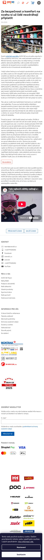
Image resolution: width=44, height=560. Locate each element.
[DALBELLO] (28, 503)
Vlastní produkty (7, 289)
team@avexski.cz (11, 246)
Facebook (8, 253)
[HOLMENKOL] (28, 531)
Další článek (31, 231)
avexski (7, 260)
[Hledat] (18, 3)
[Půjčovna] (23, 3)
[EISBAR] (15, 517)
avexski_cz (8, 256)
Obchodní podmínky (8, 319)
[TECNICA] (28, 509)
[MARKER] (15, 503)
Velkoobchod (5, 327)
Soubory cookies (7, 325)
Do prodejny (6, 162)
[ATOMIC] (28, 487)
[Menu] (39, 3)
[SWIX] (15, 523)
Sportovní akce (6, 292)
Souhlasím (21, 554)
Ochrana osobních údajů (9, 322)
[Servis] (27, 3)
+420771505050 (10, 250)
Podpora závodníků (8, 284)
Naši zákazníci (6, 286)
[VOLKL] (15, 509)
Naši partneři (5, 295)
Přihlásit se (8, 434)
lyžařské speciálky (12, 56)
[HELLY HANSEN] (15, 478)
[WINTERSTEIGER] (15, 531)
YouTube (7, 266)
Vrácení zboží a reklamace (10, 313)
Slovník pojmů (6, 330)
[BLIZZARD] (28, 496)
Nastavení (21, 547)
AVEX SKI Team (6, 278)
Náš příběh (5, 281)
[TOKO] (28, 523)
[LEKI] (28, 478)
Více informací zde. (26, 541)
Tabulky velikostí (7, 316)
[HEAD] (15, 496)
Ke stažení (4, 333)
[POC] (15, 487)
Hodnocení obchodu (8, 298)
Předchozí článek (15, 231)
